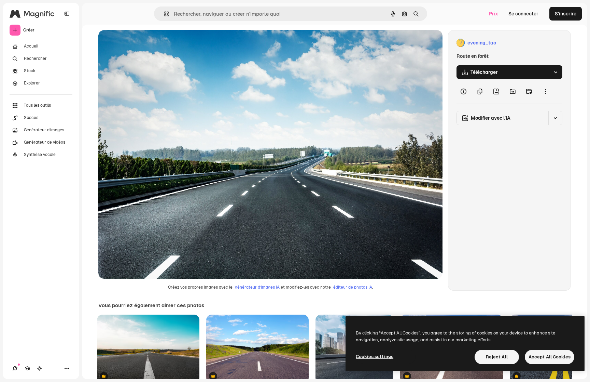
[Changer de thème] (39, 368)
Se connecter (523, 14)
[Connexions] (15, 368)
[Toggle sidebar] (66, 13)
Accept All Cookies (550, 357)
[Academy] (27, 368)
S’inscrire (565, 14)
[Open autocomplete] (163, 13)
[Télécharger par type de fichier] (555, 72)
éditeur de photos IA (352, 287)
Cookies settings (374, 356)
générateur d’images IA (257, 287)
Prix (493, 14)
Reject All (497, 357)
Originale (143, 43)
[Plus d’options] (545, 91)
